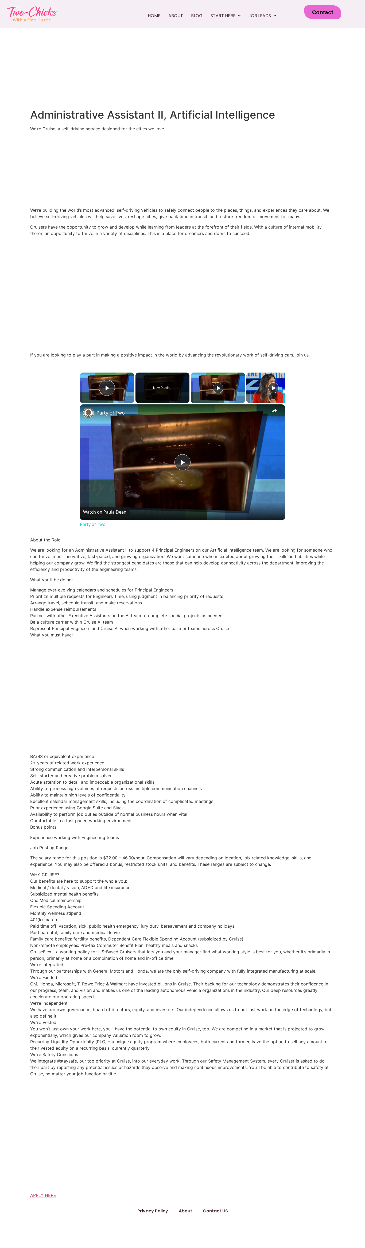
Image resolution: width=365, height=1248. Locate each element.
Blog (197, 16)
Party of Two (110, 412)
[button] (225, 16)
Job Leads (259, 16)
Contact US (215, 1211)
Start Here (223, 16)
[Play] (218, 387)
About (175, 16)
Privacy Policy (152, 1211)
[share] (274, 410)
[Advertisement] (182, 68)
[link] (88, 413)
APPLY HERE (43, 1195)
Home (154, 16)
